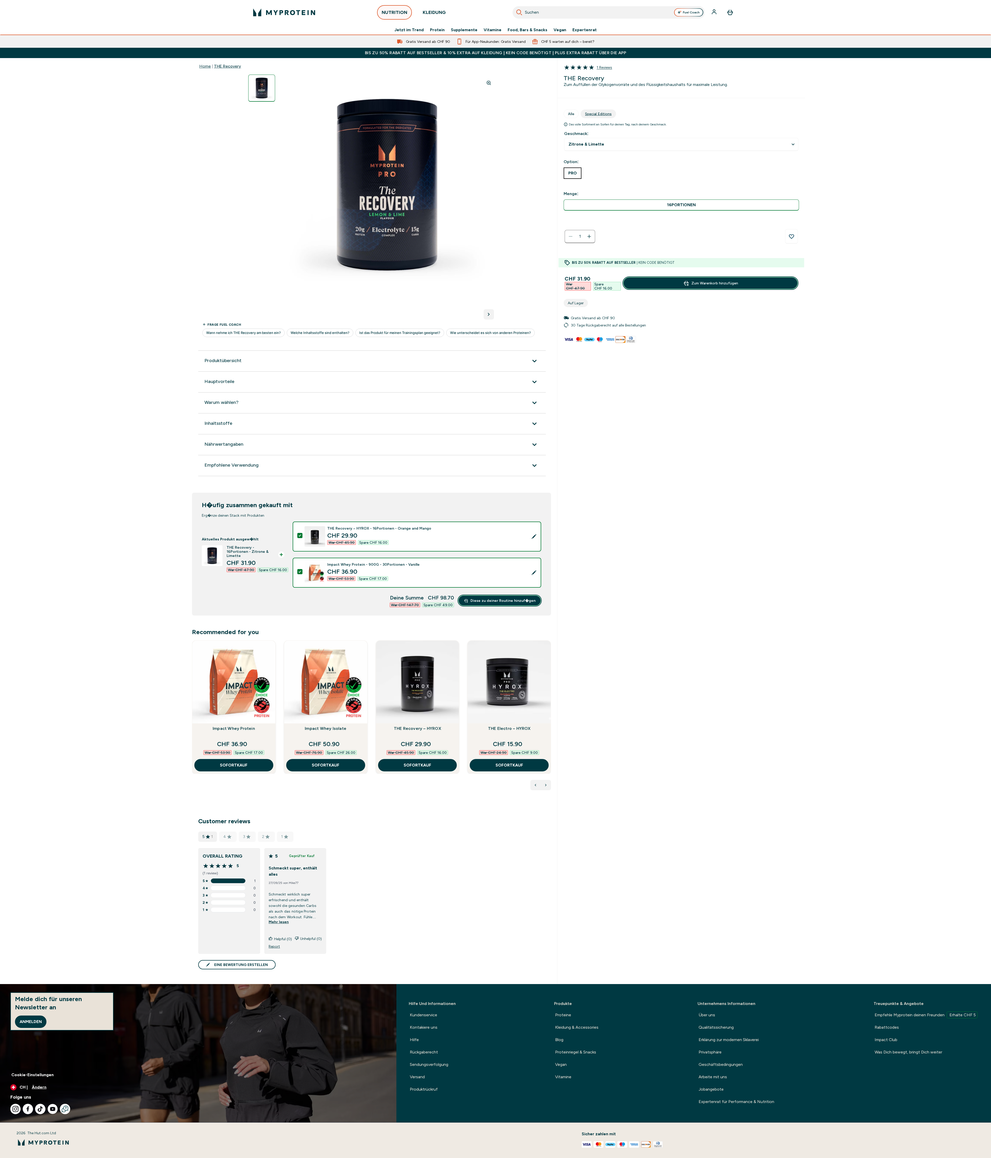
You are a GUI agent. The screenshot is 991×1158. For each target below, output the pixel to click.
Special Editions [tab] (598, 114)
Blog (559, 1039)
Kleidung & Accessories (576, 1027)
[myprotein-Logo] (284, 12)
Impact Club (886, 1039)
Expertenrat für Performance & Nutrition (736, 1101)
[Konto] (714, 12)
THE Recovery (227, 66)
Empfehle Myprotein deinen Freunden (925, 1015)
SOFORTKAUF (233, 765)
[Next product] (546, 785)
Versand (417, 1077)
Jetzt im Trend (409, 30)
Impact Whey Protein (234, 728)
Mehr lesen (279, 922)
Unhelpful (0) (311, 939)
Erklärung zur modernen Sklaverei (729, 1039)
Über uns (707, 1015)
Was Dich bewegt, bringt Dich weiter (908, 1052)
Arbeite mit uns (713, 1077)
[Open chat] (65, 1109)
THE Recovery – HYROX (417, 728)
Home (205, 66)
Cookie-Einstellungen (32, 1075)
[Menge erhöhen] (589, 236)
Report (274, 946)
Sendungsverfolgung (429, 1064)
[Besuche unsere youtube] (52, 1109)
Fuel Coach (691, 12)
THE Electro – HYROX (509, 728)
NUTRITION (394, 12)
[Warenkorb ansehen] (730, 12)
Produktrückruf (424, 1089)
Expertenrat (584, 30)
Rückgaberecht (424, 1052)
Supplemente (464, 30)
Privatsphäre (710, 1052)
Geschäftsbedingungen (721, 1064)
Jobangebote (711, 1089)
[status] (580, 236)
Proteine (563, 1015)
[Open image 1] (261, 88)
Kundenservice (423, 1015)
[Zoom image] (489, 83)
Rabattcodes (887, 1027)
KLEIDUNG (434, 12)
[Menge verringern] (570, 236)
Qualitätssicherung (716, 1027)
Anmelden (31, 1021)
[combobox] (609, 12)
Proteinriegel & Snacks (575, 1052)
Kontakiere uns (423, 1027)
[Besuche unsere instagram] (15, 1109)
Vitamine (492, 30)
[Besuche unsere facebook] (28, 1109)
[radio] (681, 205)
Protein (437, 30)
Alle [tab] (571, 114)
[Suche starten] (519, 12)
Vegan (560, 30)
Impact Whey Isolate (325, 728)
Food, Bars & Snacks (527, 30)
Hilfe (414, 1039)
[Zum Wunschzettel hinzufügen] (791, 236)
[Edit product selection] (534, 536)
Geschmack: (576, 133)
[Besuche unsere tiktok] (40, 1109)
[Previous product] (535, 785)
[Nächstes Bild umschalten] (489, 314)
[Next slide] (550, 718)
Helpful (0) (283, 939)
